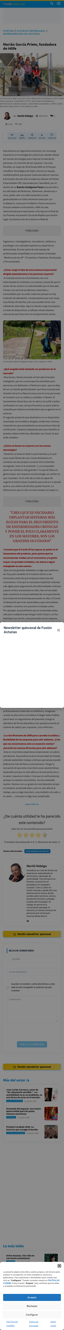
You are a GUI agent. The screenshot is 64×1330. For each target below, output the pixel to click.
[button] (59, 1265)
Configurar (32, 1314)
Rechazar (32, 1306)
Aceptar (32, 1297)
